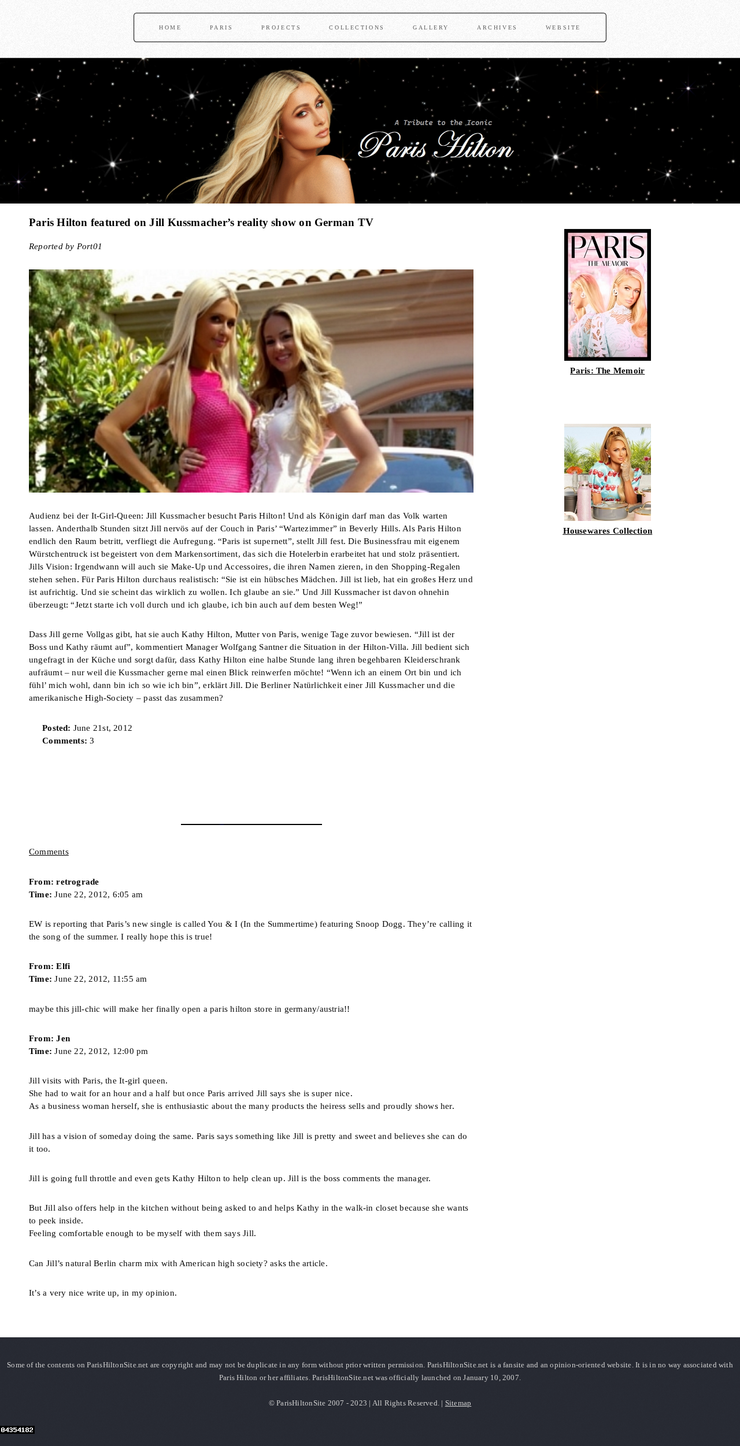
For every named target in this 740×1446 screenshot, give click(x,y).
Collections (356, 27)
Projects (281, 27)
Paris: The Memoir (607, 370)
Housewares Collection (608, 530)
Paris (222, 27)
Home (170, 27)
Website (563, 27)
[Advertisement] (164, 781)
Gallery (431, 27)
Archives (497, 27)
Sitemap (458, 1403)
